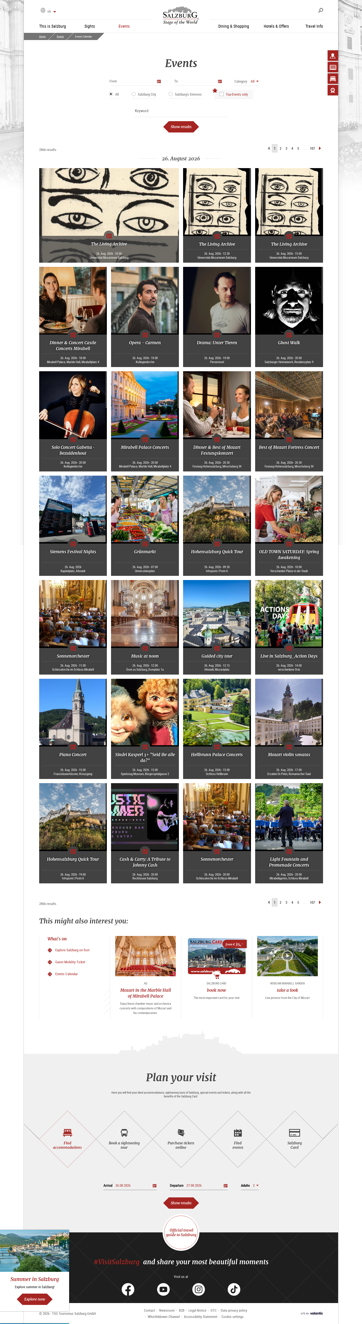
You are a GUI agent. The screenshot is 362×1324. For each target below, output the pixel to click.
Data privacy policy (234, 1310)
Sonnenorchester (73, 656)
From (113, 81)
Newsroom (167, 1310)
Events (60, 36)
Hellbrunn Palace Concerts (217, 754)
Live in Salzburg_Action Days (289, 656)
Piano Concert (73, 754)
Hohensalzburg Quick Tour (217, 551)
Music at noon (145, 656)
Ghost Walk (289, 342)
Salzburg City (147, 94)
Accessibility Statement (200, 1316)
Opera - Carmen (145, 342)
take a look (287, 990)
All (117, 94)
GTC (214, 1310)
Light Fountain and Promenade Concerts (289, 862)
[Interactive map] (333, 55)
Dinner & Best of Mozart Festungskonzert (216, 450)
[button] (246, 81)
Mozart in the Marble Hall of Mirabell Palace (145, 993)
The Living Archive (109, 244)
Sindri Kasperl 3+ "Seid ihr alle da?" (145, 757)
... (304, 148)
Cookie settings (232, 1316)
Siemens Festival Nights (73, 551)
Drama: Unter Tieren (217, 342)
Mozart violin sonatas (289, 754)
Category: (241, 81)
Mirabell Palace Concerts (145, 447)
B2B (181, 1310)
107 (312, 148)
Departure (177, 1185)
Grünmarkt (145, 551)
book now (216, 990)
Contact (149, 1310)
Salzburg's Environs (188, 94)
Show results (181, 126)
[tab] (67, 1139)
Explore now (34, 1299)
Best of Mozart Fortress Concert (289, 447)
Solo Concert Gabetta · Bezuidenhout (73, 450)
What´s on (57, 939)
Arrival (107, 1185)
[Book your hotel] (333, 78)
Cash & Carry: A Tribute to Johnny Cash (145, 862)
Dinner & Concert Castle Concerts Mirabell (73, 345)
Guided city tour (217, 656)
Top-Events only (237, 94)
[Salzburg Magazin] (333, 67)
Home (42, 36)
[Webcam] (333, 90)
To (176, 81)
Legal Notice (197, 1310)
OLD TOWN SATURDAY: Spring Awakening (289, 554)
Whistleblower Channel (164, 1316)
